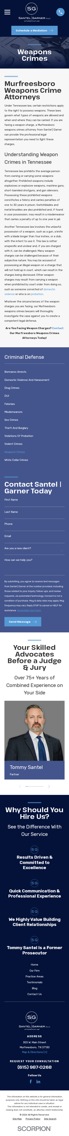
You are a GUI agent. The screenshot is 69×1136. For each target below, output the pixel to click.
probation (37, 294)
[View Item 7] (40, 786)
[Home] (34, 12)
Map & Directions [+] (34, 1052)
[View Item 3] (31, 786)
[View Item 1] (27, 786)
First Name (11, 499)
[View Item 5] (35, 786)
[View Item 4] (33, 786)
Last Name (11, 512)
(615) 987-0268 (35, 1067)
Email (7, 536)
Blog (34, 988)
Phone (8, 524)
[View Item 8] (42, 786)
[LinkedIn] (38, 1081)
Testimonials (34, 982)
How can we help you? (18, 560)
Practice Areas (34, 976)
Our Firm (35, 970)
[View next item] (49, 786)
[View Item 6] (38, 786)
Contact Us (34, 994)
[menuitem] (34, 372)
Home (34, 964)
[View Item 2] (29, 786)
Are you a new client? (17, 548)
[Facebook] (31, 1081)
